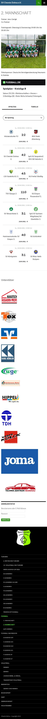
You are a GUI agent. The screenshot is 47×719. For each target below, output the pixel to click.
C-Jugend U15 (8, 642)
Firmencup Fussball (10, 612)
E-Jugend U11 (8, 650)
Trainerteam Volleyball (12, 680)
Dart (3, 697)
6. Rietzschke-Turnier (11, 561)
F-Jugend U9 (7, 654)
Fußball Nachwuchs (9, 633)
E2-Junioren (7, 573)
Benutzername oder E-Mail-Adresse (13, 508)
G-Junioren (7, 586)
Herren (6, 667)
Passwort (4, 514)
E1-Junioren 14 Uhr (10, 582)
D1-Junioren (7, 595)
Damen (5, 671)
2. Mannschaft (9, 625)
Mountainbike (6, 705)
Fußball (4, 616)
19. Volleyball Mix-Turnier (13, 565)
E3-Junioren (7, 599)
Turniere (4, 556)
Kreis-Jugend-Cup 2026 (11, 569)
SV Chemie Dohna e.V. (11, 3)
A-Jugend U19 (8, 637)
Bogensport (5, 693)
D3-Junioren (7, 603)
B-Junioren (7, 607)
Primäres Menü (44, 3)
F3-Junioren (7, 590)
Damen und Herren (10, 688)
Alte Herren (7, 629)
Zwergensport (6, 701)
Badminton (5, 684)
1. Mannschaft (8, 620)
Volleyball (5, 663)
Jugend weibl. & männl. (12, 676)
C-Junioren (7, 578)
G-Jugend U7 (7, 659)
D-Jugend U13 (8, 646)
